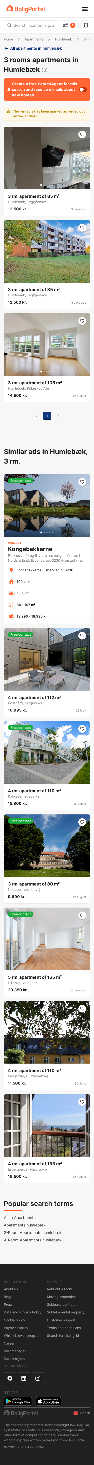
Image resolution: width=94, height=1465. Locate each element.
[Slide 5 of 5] (52, 185)
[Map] (85, 25)
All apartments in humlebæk (36, 48)
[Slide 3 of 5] (47, 185)
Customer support (61, 1320)
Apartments (34, 39)
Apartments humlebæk (25, 1225)
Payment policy (16, 1328)
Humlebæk (63, 39)
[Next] (58, 416)
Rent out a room (59, 1289)
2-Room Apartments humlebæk (32, 1232)
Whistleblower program (22, 1335)
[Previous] (36, 416)
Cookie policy (14, 1320)
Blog (7, 1297)
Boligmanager (15, 1351)
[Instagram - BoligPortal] (38, 1378)
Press (8, 1304)
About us (11, 1289)
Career (9, 1343)
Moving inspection (61, 1297)
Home (8, 39)
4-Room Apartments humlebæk (32, 1240)
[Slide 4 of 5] (49, 185)
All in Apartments (19, 1217)
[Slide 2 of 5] (44, 185)
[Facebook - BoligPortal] (10, 1378)
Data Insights (14, 1359)
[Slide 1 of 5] (41, 185)
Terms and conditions (64, 1328)
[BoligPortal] (25, 9)
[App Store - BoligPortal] (48, 1401)
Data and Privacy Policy (22, 1312)
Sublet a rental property (66, 1312)
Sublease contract (61, 1304)
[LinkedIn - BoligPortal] (24, 1378)
